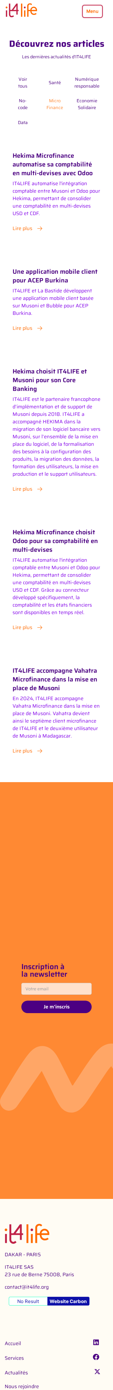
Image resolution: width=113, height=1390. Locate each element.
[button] (92, 11)
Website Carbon (68, 1301)
